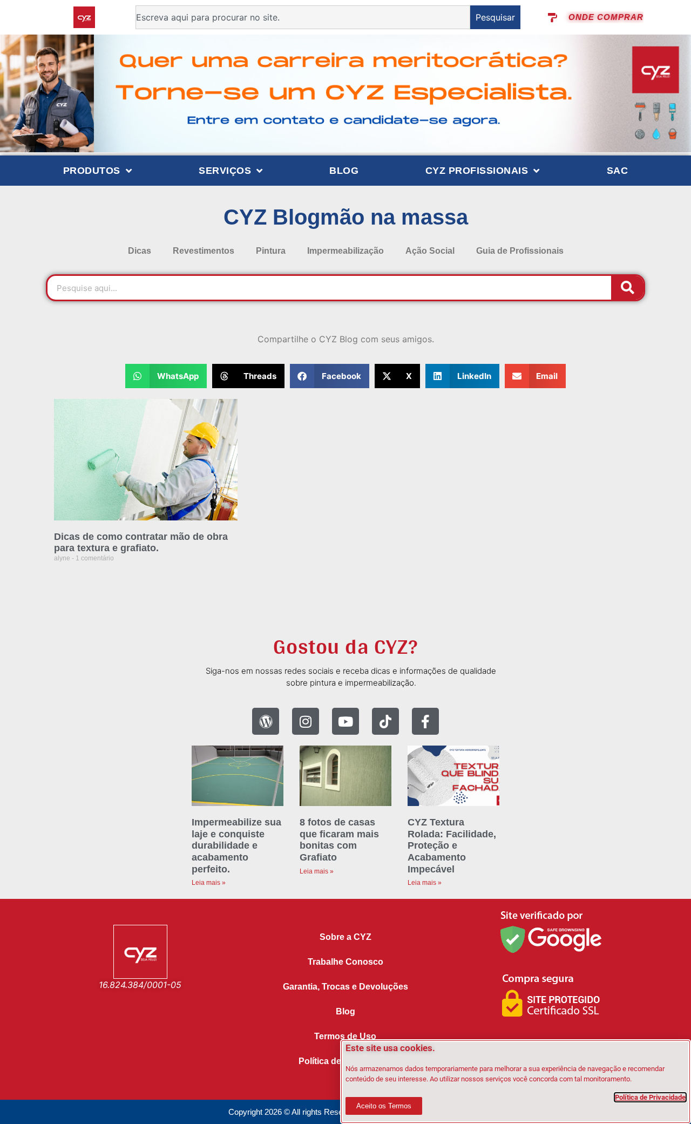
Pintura (271, 250)
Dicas (139, 250)
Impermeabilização (345, 250)
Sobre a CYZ (345, 937)
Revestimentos (203, 250)
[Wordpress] (265, 721)
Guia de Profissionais (520, 250)
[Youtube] (345, 721)
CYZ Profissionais (477, 170)
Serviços (225, 170)
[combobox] (303, 17)
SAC (617, 170)
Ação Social (430, 250)
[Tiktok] (385, 721)
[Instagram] (305, 721)
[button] (166, 376)
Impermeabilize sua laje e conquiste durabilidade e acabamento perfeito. (236, 845)
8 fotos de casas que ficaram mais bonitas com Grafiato (339, 840)
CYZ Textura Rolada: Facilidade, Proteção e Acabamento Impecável (452, 845)
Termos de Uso (345, 1036)
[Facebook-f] (425, 721)
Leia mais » (209, 882)
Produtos (91, 170)
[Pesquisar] (627, 288)
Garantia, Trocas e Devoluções (345, 986)
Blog (343, 170)
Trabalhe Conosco (345, 961)
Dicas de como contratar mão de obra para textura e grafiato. (141, 542)
